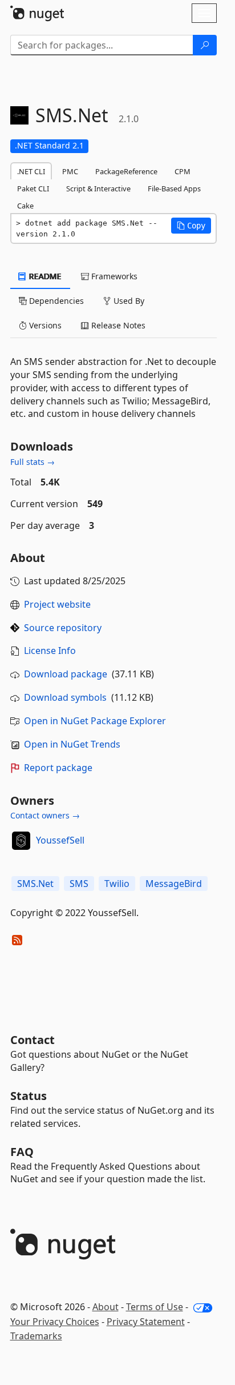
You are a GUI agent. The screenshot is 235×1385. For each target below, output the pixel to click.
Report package (58, 767)
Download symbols (65, 697)
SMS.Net (35, 883)
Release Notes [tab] (117, 325)
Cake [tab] (25, 205)
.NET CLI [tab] (31, 171)
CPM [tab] (183, 171)
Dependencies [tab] (55, 300)
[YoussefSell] (21, 840)
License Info (50, 650)
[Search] (205, 45)
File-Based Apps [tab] (174, 188)
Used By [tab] (127, 300)
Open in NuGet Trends (72, 744)
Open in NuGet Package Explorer (95, 720)
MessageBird (173, 883)
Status (28, 1095)
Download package (65, 674)
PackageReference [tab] (126, 171)
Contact (32, 1039)
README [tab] (44, 276)
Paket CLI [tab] (33, 188)
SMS (79, 883)
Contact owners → (45, 815)
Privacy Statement (146, 1321)
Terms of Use (154, 1306)
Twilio (116, 883)
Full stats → (32, 461)
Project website (57, 604)
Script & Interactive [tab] (98, 188)
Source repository (63, 627)
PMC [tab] (70, 171)
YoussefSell (60, 840)
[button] (191, 226)
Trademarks (36, 1336)
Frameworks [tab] (113, 276)
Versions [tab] (44, 325)
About (105, 1306)
